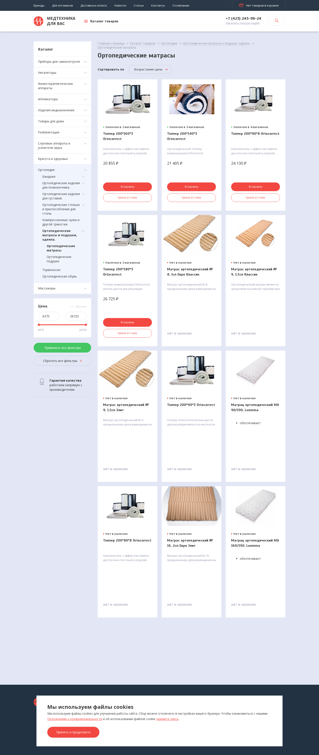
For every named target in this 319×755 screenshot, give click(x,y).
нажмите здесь (167, 719)
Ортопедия (46, 170)
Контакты (158, 5)
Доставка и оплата (94, 5)
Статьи (139, 5)
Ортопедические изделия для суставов (61, 196)
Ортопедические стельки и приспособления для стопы (61, 209)
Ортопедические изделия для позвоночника (61, 185)
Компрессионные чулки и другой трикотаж (60, 222)
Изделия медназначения (56, 110)
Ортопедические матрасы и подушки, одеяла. (59, 235)
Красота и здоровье (53, 159)
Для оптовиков (62, 5)
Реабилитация (48, 132)
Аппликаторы (48, 99)
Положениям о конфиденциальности (74, 719)
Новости (120, 5)
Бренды (39, 5)
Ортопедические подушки (59, 259)
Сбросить (81, 306)
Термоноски (51, 270)
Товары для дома (51, 121)
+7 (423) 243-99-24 (243, 18)
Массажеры (46, 288)
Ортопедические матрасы (61, 248)
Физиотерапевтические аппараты (55, 86)
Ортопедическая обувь (59, 276)
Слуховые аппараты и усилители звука (54, 145)
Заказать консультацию (243, 23)
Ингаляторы (47, 73)
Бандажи (48, 176)
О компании (181, 5)
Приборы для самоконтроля (59, 61)
